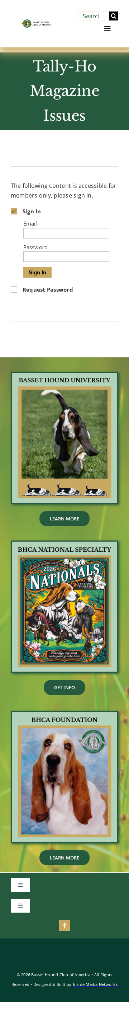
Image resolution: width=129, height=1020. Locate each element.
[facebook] (64, 925)
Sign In (37, 272)
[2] (64, 715)
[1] (64, 544)
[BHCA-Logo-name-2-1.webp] (37, 22)
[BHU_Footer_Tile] (64, 376)
